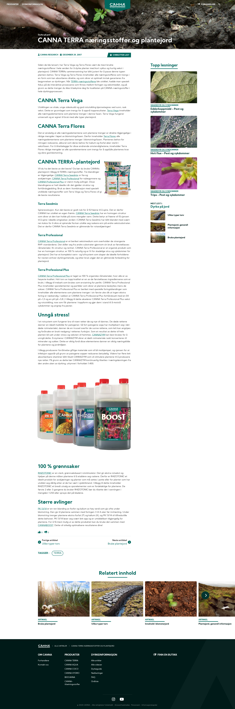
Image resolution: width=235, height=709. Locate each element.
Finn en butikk (167, 655)
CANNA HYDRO (72, 673)
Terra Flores (110, 136)
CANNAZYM (98, 335)
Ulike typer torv (51, 544)
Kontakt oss (43, 665)
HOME (44, 646)
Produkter (12, 5)
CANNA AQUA (71, 665)
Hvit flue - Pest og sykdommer (170, 153)
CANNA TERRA (71, 661)
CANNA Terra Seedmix (66, 175)
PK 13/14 (42, 509)
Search (219, 4)
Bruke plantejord (117, 544)
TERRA (57, 553)
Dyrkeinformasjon (32, 5)
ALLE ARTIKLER (60, 646)
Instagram (113, 699)
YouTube (122, 699)
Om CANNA (45, 655)
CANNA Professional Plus (51, 182)
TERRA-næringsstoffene (83, 82)
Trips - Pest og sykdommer (168, 195)
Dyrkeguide (96, 669)
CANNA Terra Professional (65, 179)
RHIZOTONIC (45, 473)
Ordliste (94, 682)
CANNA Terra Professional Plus (54, 276)
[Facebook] (5, 21)
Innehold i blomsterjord (157, 624)
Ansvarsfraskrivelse (122, 705)
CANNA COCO (71, 669)
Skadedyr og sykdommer (164, 105)
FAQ (93, 677)
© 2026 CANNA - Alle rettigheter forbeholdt (95, 705)
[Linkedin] (5, 35)
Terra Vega (113, 111)
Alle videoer (96, 665)
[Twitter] (4, 28)
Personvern (135, 705)
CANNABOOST (45, 525)
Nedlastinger (97, 673)
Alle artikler (96, 661)
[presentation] (205, 595)
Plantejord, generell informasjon (215, 624)
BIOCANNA (70, 677)
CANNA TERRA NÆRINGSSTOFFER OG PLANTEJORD (92, 646)
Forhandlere (208, 5)
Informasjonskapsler (149, 705)
